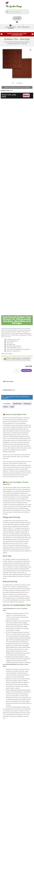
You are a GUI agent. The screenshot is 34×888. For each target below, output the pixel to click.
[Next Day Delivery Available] (11, 25)
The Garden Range (13, 6)
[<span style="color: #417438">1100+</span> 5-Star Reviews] (23, 25)
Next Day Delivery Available (11, 27)
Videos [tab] (6, 407)
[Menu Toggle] (17, 22)
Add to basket (26, 370)
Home (6, 42)
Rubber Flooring (14, 42)
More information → (7, 354)
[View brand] (8, 386)
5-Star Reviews (23, 27)
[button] (30, 50)
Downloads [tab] (27, 403)
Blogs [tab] (12, 407)
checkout (25, 359)
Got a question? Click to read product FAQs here (15, 397)
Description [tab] (7, 403)
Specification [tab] (17, 403)
